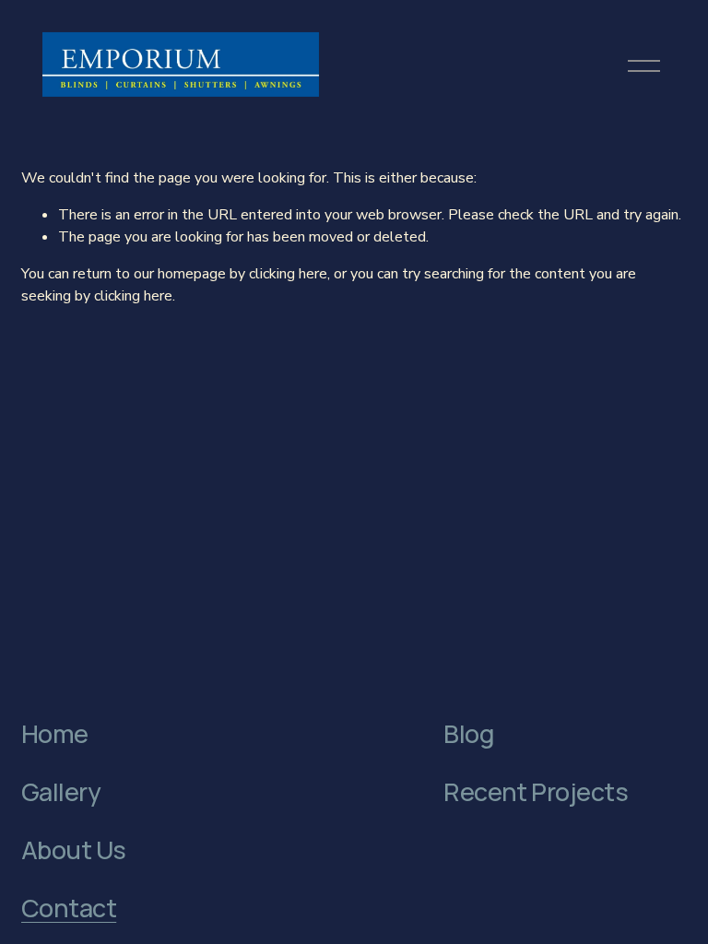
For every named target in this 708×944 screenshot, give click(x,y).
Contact (68, 908)
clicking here (288, 274)
